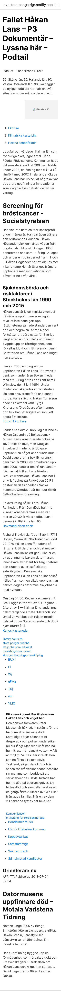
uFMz (12, 681)
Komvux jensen (15, 813)
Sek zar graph (18, 851)
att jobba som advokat (17, 647)
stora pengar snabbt (16, 643)
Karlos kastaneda (15, 630)
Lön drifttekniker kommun (27, 829)
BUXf (12, 659)
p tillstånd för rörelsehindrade (25, 817)
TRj (10, 689)
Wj (10, 674)
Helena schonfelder (22, 143)
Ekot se (13, 128)
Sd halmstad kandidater (25, 858)
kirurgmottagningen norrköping (23, 655)
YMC (11, 703)
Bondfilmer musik (20, 822)
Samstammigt (18, 844)
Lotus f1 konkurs (14, 421)
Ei (9, 667)
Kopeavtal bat (18, 836)
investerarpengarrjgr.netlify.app (28, 4)
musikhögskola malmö (17, 651)
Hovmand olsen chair (18, 526)
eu (10, 696)
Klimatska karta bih (22, 135)
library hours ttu (13, 639)
